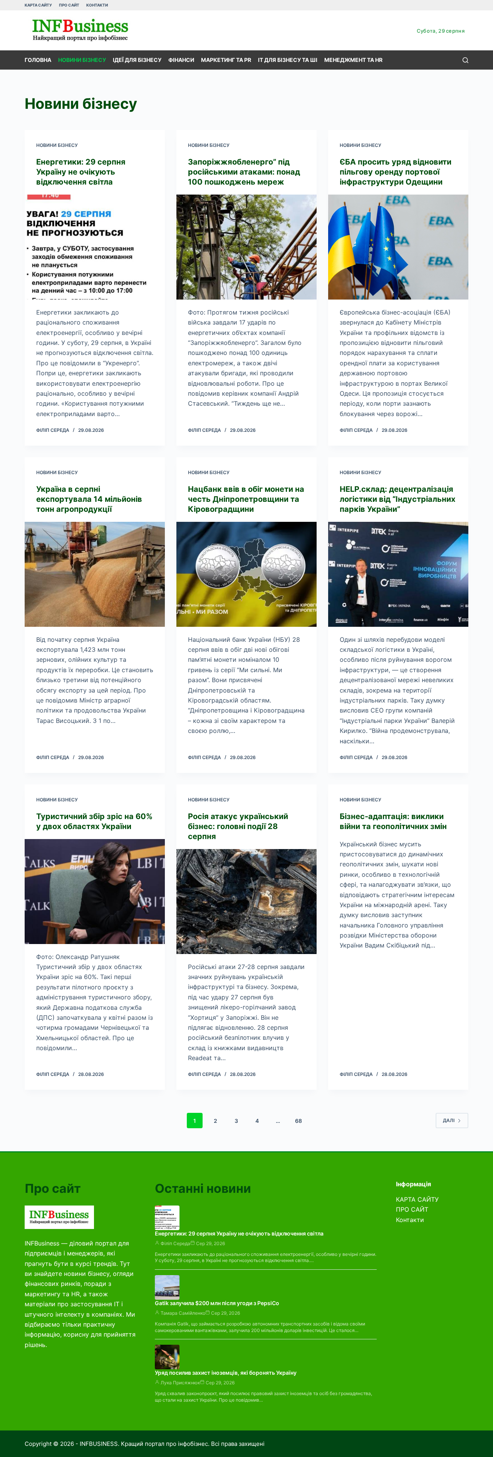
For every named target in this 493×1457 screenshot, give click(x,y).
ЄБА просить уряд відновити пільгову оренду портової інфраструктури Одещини (395, 171)
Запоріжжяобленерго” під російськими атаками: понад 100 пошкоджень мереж (244, 171)
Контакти (97, 5)
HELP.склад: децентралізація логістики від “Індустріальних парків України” (397, 499)
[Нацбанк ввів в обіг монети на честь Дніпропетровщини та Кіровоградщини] (246, 574)
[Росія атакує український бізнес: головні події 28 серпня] (246, 901)
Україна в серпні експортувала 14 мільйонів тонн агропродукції (89, 499)
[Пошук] (465, 60)
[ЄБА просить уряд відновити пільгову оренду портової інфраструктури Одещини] (398, 247)
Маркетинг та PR (226, 60)
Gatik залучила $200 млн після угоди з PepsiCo (217, 1303)
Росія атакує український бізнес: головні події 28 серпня (238, 826)
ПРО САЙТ (69, 5)
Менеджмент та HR (353, 60)
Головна (38, 60)
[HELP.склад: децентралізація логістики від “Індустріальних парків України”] (398, 574)
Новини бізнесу (82, 60)
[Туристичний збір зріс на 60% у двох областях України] (95, 891)
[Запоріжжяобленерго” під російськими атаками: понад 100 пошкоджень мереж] (246, 247)
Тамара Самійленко (183, 1313)
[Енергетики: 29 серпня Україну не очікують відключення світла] (95, 247)
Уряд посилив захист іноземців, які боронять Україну (226, 1372)
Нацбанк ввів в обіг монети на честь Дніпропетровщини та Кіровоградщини (246, 499)
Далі (448, 1120)
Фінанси (181, 60)
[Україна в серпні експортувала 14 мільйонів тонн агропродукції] (95, 574)
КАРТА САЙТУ (38, 5)
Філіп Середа (175, 1243)
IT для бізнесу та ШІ (287, 60)
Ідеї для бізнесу (137, 60)
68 (298, 1120)
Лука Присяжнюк (180, 1382)
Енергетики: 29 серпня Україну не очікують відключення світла (81, 171)
